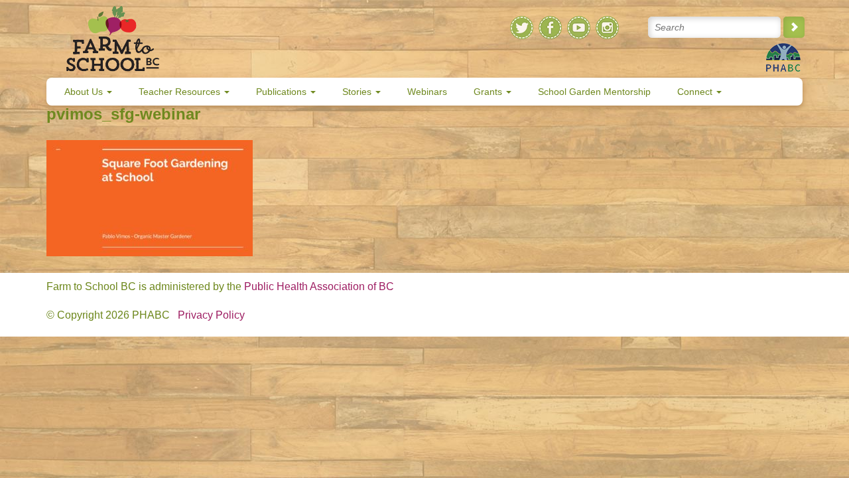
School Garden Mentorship (594, 91)
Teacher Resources (181, 91)
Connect (696, 91)
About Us (84, 91)
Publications (282, 91)
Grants (489, 91)
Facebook (550, 27)
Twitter (521, 27)
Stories (358, 91)
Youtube (578, 27)
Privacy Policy (211, 315)
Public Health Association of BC (319, 286)
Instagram (607, 27)
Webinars (427, 91)
